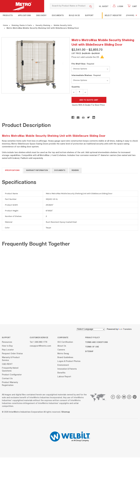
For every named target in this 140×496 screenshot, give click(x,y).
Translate (127, 329)
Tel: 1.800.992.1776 (38, 342)
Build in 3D (74, 15)
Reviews (75, 170)
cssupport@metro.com (40, 346)
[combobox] (69, 6)
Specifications (12, 170)
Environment (63, 365)
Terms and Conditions (96, 342)
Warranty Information (37, 170)
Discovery (41, 15)
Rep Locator (8, 350)
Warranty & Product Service (11, 359)
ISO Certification (65, 342)
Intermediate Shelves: (86, 75)
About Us (61, 346)
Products (8, 15)
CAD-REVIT (7, 364)
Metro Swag (63, 354)
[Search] (91, 6)
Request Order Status (12, 354)
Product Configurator (12, 375)
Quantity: (76, 87)
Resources (7, 342)
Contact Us (7, 379)
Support (89, 15)
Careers (61, 350)
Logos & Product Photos (68, 361)
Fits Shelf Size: (83, 64)
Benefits (61, 373)
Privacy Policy (92, 337)
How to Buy (7, 346)
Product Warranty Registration (10, 383)
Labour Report (64, 377)
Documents (58, 15)
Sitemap (89, 351)
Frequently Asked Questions (10, 369)
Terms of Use (92, 347)
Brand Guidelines (65, 357)
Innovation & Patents (67, 369)
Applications (24, 15)
